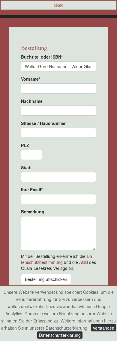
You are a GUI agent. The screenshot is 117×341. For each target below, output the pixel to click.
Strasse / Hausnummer (44, 123)
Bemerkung (32, 212)
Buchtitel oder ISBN (42, 57)
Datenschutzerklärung (60, 335)
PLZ (25, 145)
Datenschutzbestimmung (57, 259)
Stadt (26, 167)
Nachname (32, 101)
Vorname (30, 79)
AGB (83, 262)
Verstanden (103, 328)
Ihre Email (32, 189)
